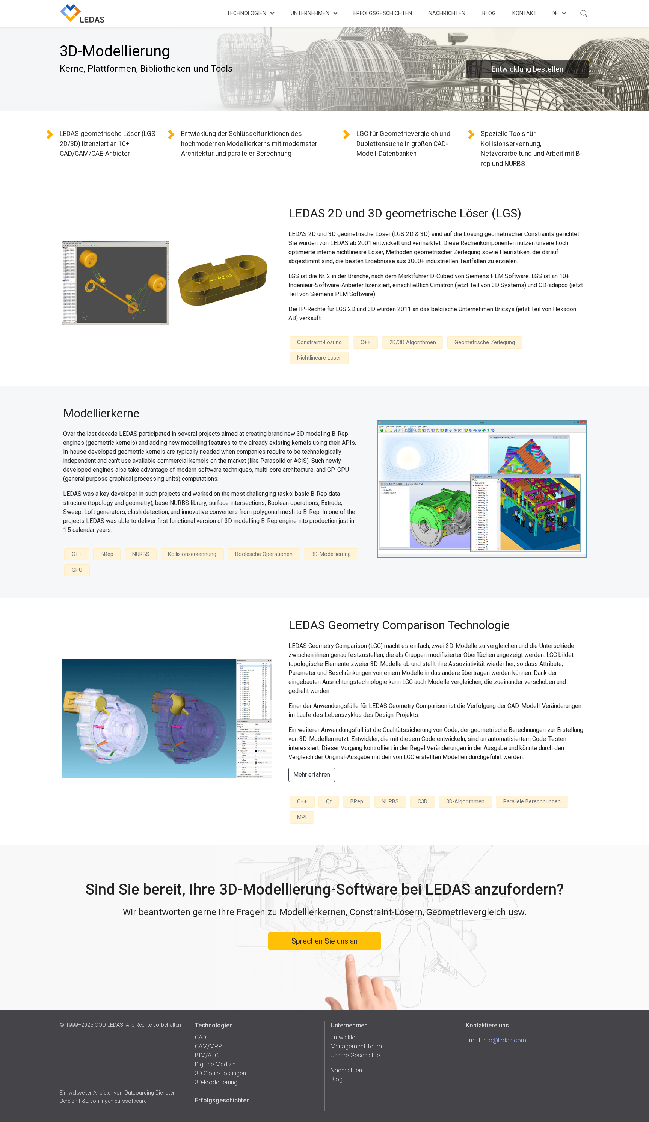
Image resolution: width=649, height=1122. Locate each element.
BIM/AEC (207, 1055)
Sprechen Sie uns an (324, 941)
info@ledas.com (504, 1040)
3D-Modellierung (331, 554)
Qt (329, 801)
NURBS (140, 554)
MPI (301, 817)
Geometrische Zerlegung (484, 342)
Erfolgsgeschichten (382, 13)
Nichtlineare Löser (319, 358)
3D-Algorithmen (465, 801)
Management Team (356, 1046)
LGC (362, 133)
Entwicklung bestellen (527, 69)
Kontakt (524, 13)
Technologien (246, 13)
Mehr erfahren (311, 774)
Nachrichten (447, 13)
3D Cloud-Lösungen (220, 1073)
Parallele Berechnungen (532, 801)
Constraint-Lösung (319, 342)
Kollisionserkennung (192, 554)
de (555, 13)
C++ (366, 342)
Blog (489, 13)
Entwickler (344, 1037)
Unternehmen (310, 13)
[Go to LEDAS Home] (82, 13)
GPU (77, 570)
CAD (200, 1037)
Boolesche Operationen (264, 554)
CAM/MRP (208, 1046)
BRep (107, 554)
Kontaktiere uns (487, 1025)
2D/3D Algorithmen (412, 342)
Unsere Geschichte (355, 1055)
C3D (422, 801)
